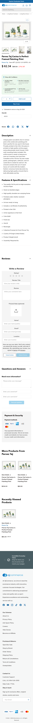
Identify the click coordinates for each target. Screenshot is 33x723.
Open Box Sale (7, 645)
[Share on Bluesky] (27, 126)
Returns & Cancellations (10, 658)
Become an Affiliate (9, 633)
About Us (6, 616)
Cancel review (10, 355)
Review (16, 288)
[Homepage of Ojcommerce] (9, 5)
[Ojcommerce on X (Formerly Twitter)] (25, 604)
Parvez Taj (5, 62)
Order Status (7, 651)
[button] (10, 276)
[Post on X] (22, 126)
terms (15, 350)
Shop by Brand (7, 648)
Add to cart (22, 99)
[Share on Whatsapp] (13, 126)
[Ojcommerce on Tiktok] (16, 604)
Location (16, 336)
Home (3, 13)
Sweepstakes (7, 665)
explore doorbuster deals (16, 1)
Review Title (16, 280)
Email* (16, 328)
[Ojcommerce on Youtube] (8, 604)
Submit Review (23, 355)
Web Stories (7, 630)
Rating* (16, 273)
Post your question (16, 402)
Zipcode (4, 113)
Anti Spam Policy (8, 623)
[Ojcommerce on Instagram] (12, 604)
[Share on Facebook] (8, 126)
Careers (5, 626)
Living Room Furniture (12, 13)
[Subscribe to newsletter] (28, 700)
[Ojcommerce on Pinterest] (21, 604)
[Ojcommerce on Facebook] (4, 604)
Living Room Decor (24, 13)
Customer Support (9, 677)
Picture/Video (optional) (16, 304)
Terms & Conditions (9, 662)
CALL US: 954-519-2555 (11, 680)
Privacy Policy (7, 619)
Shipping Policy (8, 655)
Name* (16, 320)
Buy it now (16, 104)
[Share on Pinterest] (18, 126)
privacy (22, 350)
